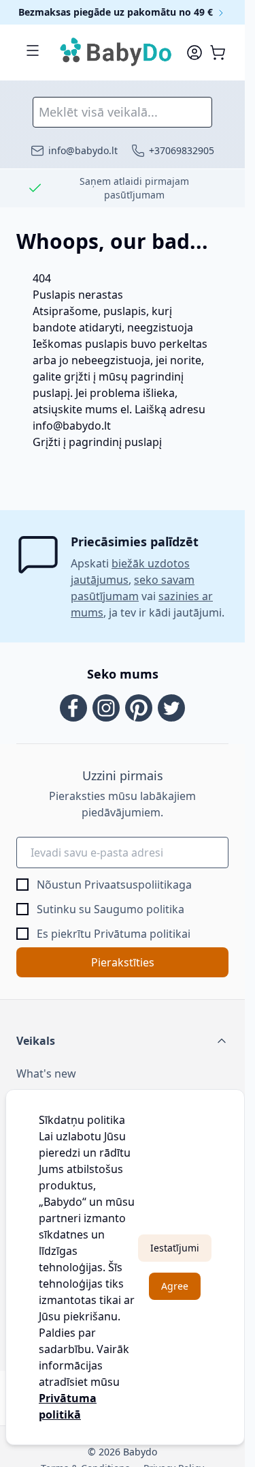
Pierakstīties (122, 962)
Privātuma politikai (142, 933)
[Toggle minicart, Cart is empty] (217, 52)
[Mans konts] (194, 52)
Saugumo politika (139, 909)
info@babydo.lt (72, 425)
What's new (46, 1073)
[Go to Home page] (116, 53)
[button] (122, 1041)
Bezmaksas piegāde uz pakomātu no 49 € (117, 11)
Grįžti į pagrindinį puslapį (97, 441)
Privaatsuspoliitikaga (138, 884)
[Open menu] (32, 50)
